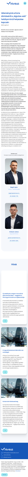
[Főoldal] (7, 449)
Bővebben (18, 471)
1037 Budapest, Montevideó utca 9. (11, 452)
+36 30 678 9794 (7, 455)
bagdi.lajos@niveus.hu (14, 193)
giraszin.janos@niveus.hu (14, 237)
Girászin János (14, 232)
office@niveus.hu (7, 457)
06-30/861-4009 (14, 240)
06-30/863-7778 (14, 196)
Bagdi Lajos (14, 187)
